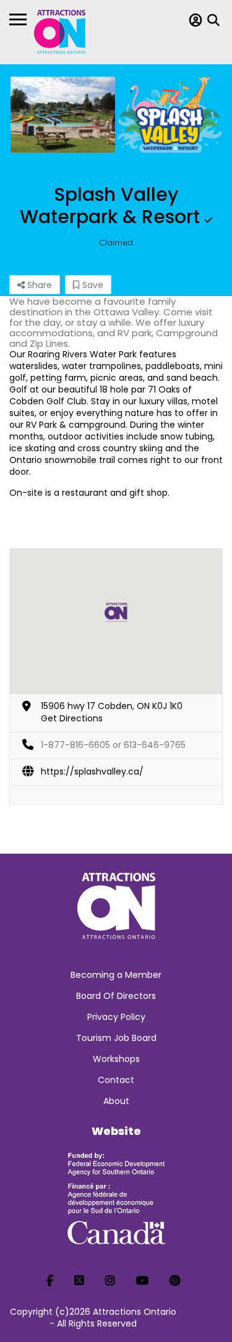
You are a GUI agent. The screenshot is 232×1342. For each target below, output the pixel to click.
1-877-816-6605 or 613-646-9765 (113, 745)
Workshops (116, 1059)
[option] (63, 115)
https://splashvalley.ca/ (92, 771)
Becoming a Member (116, 975)
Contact (116, 1080)
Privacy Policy (116, 1017)
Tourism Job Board (116, 1038)
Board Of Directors (116, 996)
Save (91, 285)
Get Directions (72, 718)
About (116, 1101)
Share (38, 285)
